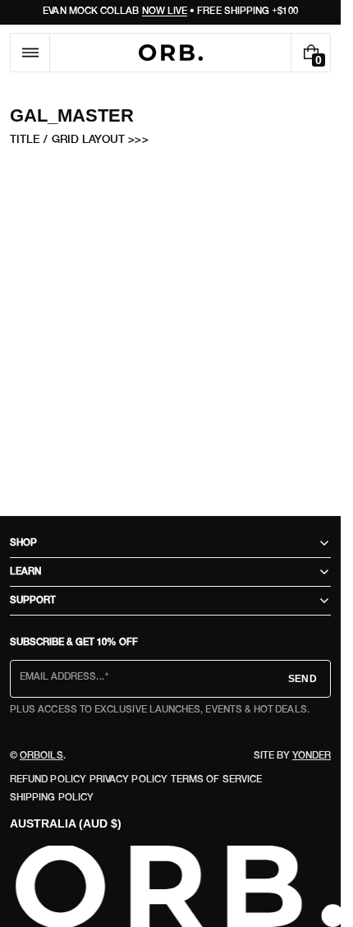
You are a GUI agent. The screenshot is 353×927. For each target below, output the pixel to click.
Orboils (41, 756)
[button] (30, 52)
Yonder (311, 756)
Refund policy (48, 780)
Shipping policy (52, 798)
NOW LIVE (165, 11)
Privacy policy (128, 780)
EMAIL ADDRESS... (62, 677)
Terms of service (216, 780)
